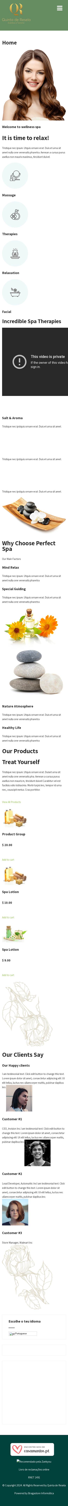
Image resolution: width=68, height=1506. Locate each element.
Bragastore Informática (41, 1493)
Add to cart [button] (8, 859)
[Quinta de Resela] (16, 5)
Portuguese (21, 1333)
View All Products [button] (11, 802)
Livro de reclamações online (34, 1469)
